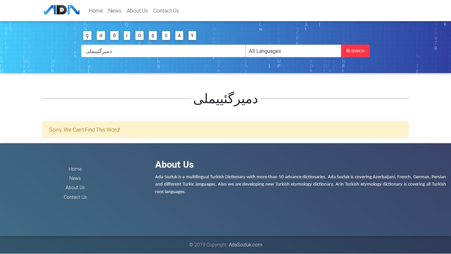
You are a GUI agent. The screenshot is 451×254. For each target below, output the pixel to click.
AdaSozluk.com (245, 245)
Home (96, 10)
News (114, 10)
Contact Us (166, 10)
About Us (137, 10)
